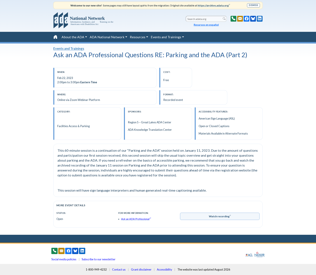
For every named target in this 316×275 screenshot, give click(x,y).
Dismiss (253, 5)
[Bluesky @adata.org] (253, 19)
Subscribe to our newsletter (99, 259)
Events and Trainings (68, 48)
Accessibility (164, 269)
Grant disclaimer (141, 269)
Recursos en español (206, 24)
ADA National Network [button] (107, 37)
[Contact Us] (240, 19)
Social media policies (63, 259)
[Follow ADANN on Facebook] (246, 19)
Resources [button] (137, 37)
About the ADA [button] (73, 37)
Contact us (119, 269)
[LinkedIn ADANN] (260, 19)
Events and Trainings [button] (166, 37)
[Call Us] (233, 19)
